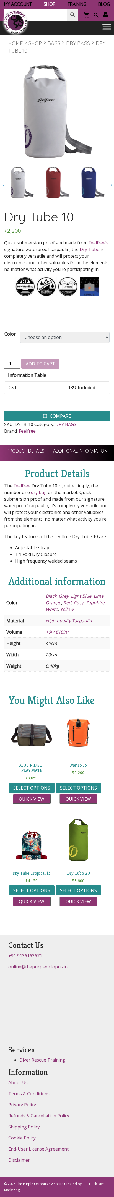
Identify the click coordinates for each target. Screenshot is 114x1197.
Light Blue (81, 596)
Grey (64, 596)
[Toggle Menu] (106, 26)
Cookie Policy (22, 1138)
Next (108, 182)
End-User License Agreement (38, 1149)
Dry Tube (89, 249)
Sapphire (95, 603)
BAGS (54, 43)
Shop (35, 43)
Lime (98, 596)
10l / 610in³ (57, 632)
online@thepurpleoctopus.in (38, 967)
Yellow (66, 609)
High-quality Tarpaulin (69, 621)
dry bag (39, 492)
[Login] (105, 15)
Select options (31, 788)
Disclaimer (19, 1160)
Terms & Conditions (29, 1094)
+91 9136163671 (25, 956)
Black (51, 596)
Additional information (80, 451)
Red (67, 603)
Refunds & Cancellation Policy (38, 1116)
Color (10, 334)
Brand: (11, 431)
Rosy (79, 603)
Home (15, 43)
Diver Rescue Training (42, 1060)
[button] (96, 15)
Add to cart (40, 364)
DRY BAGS (78, 43)
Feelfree (27, 431)
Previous (4, 182)
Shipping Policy (24, 1127)
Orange (53, 603)
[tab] (25, 450)
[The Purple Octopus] (15, 22)
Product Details (25, 451)
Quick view (31, 799)
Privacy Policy (22, 1105)
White (52, 609)
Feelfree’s (98, 243)
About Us (18, 1083)
